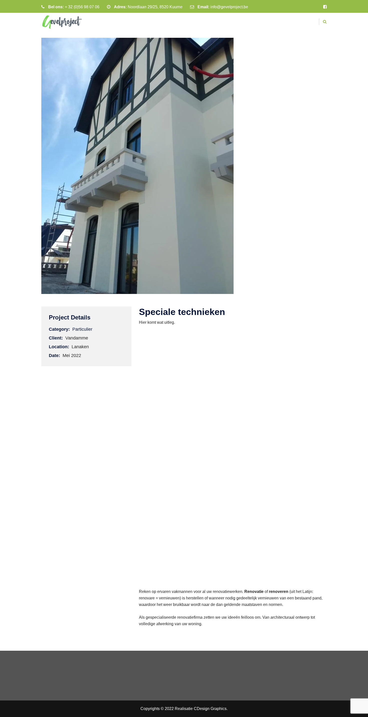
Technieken (190, 22)
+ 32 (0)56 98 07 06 (82, 7)
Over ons (251, 22)
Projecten (221, 22)
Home (164, 22)
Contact (277, 22)
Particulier (82, 329)
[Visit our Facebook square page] (325, 7)
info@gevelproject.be (229, 7)
